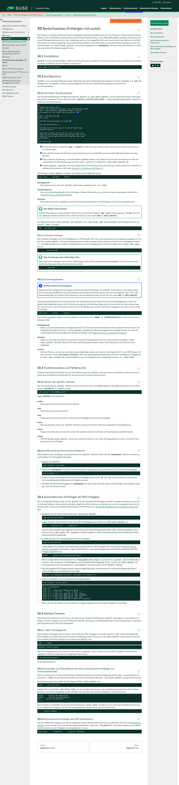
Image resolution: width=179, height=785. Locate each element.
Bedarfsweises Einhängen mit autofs (84, 15)
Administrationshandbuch (54, 15)
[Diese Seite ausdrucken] (158, 65)
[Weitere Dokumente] (1, 19)
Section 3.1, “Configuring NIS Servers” (87, 168)
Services (68, 15)
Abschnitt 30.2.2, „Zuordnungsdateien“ (56, 195)
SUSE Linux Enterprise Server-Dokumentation (28, 15)
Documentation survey (159, 23)
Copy (139, 67)
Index (9, 15)
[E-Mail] (152, 65)
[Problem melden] (138, 30)
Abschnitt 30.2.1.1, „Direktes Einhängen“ (109, 333)
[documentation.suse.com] (3, 15)
